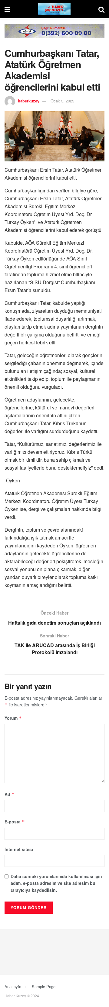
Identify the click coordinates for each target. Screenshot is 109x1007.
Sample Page (43, 986)
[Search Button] (101, 9)
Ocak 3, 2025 (62, 101)
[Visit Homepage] (54, 9)
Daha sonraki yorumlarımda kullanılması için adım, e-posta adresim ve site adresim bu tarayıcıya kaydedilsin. (56, 883)
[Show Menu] (7, 9)
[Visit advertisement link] (54, 35)
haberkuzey (28, 101)
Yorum (13, 718)
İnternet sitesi (19, 849)
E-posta (15, 822)
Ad (10, 794)
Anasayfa (13, 986)
